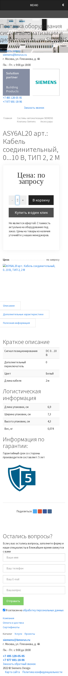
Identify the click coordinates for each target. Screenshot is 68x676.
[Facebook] (45, 511)
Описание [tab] (9, 305)
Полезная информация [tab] (16, 323)
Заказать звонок (34, 107)
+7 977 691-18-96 (12, 101)
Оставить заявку (10, 51)
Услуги (18, 633)
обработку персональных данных (43, 610)
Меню (34, 5)
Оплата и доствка (13, 622)
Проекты (30, 633)
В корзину (41, 200)
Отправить (13, 601)
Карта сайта (12, 672)
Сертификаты (11, 627)
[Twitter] (35, 511)
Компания (8, 618)
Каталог (7, 633)
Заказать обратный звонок (19, 664)
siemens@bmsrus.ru (15, 55)
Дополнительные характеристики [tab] (23, 314)
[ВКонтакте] (50, 511)
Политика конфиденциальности (42, 672)
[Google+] (40, 511)
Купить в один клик (31, 212)
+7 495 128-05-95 (12, 97)
